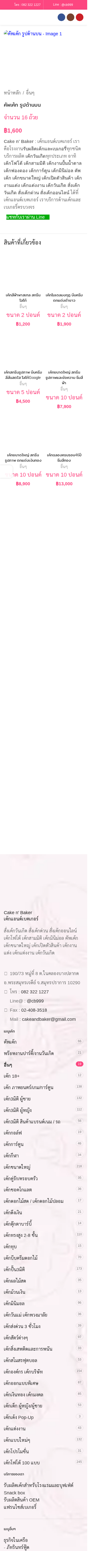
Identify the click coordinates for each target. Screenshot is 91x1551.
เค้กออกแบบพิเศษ (21, 1383)
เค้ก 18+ (12, 1076)
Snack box (14, 1492)
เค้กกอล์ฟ (13, 1133)
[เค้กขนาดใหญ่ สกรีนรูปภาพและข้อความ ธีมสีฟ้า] (64, 348)
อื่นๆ (30, 92)
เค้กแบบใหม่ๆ (17, 1440)
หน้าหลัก (12, 92)
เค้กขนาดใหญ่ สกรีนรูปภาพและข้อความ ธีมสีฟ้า (64, 377)
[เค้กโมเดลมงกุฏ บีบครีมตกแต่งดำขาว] (64, 271)
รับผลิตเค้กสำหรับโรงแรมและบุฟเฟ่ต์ (38, 1485)
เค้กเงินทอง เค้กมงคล (23, 1394)
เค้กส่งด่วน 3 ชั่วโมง (22, 1326)
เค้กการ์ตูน (14, 1144)
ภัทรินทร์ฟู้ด (18, 1547)
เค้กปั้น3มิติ (14, 1269)
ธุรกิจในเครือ (16, 1540)
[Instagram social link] (70, 17)
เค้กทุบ (10, 1246)
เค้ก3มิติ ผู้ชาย (17, 1099)
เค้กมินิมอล (14, 1303)
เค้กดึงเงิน (13, 1212)
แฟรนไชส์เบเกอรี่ (20, 1507)
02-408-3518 (34, 1010)
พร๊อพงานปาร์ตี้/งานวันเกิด (29, 1053)
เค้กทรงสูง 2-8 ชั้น (21, 1235)
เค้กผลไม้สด (15, 1281)
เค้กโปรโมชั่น (16, 1451)
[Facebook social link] (61, 17)
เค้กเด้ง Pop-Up (19, 1417)
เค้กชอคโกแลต (18, 1189)
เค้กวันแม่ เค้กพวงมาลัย (25, 1315)
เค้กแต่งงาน (15, 1428)
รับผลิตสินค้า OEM (21, 1499)
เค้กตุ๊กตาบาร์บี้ (18, 1224)
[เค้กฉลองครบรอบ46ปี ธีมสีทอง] (64, 431)
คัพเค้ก (10, 1042)
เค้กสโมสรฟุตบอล (20, 1360)
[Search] (14, 17)
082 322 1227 (31, 5)
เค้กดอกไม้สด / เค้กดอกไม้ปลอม (33, 1201)
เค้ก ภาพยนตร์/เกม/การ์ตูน (28, 1087)
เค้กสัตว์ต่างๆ (16, 1337)
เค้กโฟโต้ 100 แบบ (22, 1462)
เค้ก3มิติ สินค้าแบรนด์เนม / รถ (32, 1121)
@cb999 (67, 4)
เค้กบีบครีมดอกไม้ (20, 1258)
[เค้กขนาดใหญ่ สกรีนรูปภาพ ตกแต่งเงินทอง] (23, 431)
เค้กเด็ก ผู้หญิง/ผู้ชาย (23, 1406)
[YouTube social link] (79, 17)
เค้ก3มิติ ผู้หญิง (18, 1110)
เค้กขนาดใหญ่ (17, 1167)
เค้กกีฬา (11, 1155)
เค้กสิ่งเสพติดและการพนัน (28, 1349)
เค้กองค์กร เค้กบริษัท (23, 1372)
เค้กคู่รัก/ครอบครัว (21, 1178)
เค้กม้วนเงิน (14, 1292)
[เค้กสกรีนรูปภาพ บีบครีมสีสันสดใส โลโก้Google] (23, 348)
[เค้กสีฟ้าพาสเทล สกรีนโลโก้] (23, 271)
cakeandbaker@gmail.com (49, 1019)
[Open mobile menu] (5, 17)
